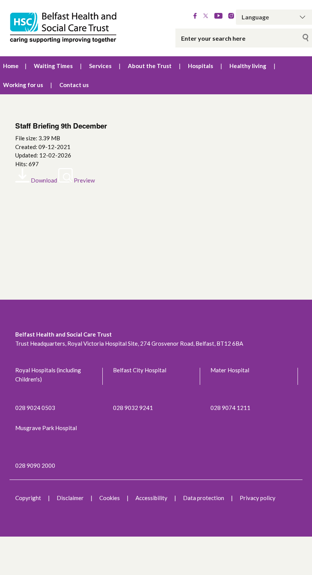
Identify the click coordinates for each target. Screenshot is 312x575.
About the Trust (150, 65)
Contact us (74, 84)
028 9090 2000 (35, 465)
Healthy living (247, 65)
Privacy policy (257, 497)
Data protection (203, 497)
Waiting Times (53, 65)
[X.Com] (205, 16)
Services (100, 65)
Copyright (28, 497)
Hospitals (200, 65)
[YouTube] (218, 16)
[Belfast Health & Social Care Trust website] (65, 28)
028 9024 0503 (35, 407)
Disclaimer (70, 497)
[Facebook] (195, 16)
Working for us (23, 84)
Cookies (109, 497)
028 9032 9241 (133, 407)
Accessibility (151, 497)
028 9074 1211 (230, 407)
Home (11, 65)
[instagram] (231, 16)
